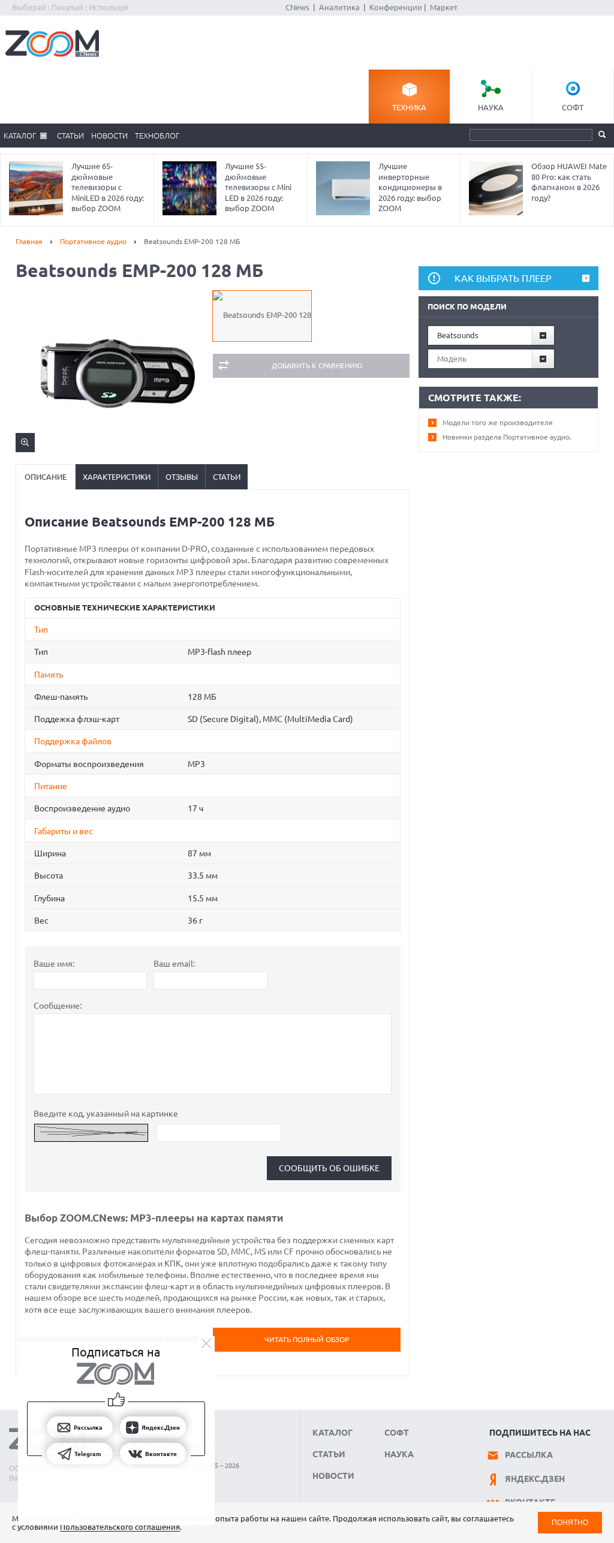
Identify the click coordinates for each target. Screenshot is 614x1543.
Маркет (444, 7)
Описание (46, 477)
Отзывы (181, 477)
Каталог (20, 135)
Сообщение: (58, 1005)
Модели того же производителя (498, 422)
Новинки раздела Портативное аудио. (507, 437)
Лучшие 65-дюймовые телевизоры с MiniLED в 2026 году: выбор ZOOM (107, 187)
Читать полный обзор (306, 1339)
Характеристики (117, 477)
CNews (297, 7)
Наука (491, 107)
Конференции (395, 7)
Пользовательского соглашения (120, 1527)
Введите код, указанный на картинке (106, 1113)
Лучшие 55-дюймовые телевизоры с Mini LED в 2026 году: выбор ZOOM (258, 187)
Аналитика (339, 7)
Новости (109, 135)
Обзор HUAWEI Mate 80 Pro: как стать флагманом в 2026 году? (569, 182)
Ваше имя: (54, 963)
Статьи (70, 135)
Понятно (570, 1522)
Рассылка (529, 1455)
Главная (29, 241)
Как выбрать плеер (503, 278)
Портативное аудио (93, 241)
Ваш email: (174, 963)
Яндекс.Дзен (535, 1479)
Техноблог (157, 135)
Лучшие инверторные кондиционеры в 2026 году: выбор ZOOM (410, 187)
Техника (409, 107)
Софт (572, 107)
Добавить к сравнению (317, 365)
